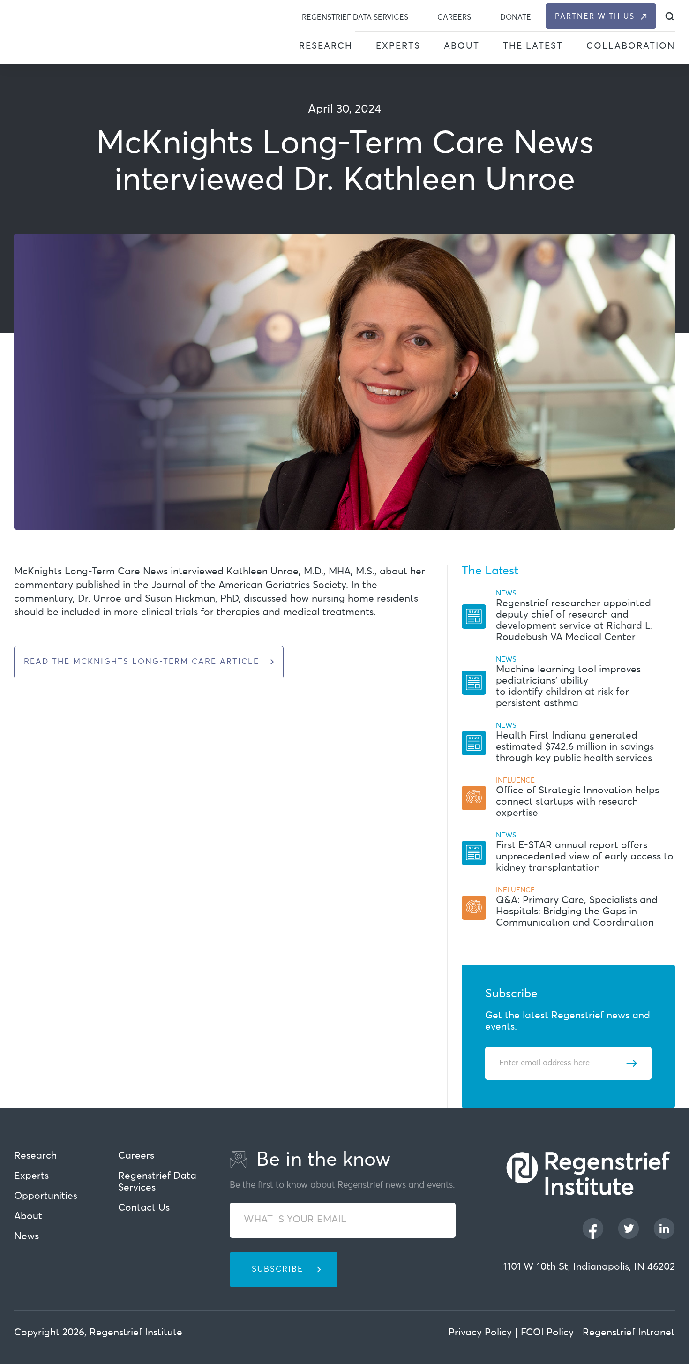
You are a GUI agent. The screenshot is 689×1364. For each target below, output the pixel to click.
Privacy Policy (480, 1333)
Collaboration (630, 46)
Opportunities (45, 1196)
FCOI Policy (547, 1333)
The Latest (533, 46)
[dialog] (669, 16)
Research (325, 46)
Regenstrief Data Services (355, 17)
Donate (515, 17)
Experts (398, 46)
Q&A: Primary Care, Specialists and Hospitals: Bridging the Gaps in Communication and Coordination (577, 912)
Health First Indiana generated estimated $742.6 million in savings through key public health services (575, 747)
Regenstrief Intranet (629, 1333)
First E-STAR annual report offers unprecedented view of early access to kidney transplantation (585, 857)
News (26, 1237)
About (461, 46)
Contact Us (144, 1208)
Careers (454, 17)
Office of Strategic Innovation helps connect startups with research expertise (577, 802)
